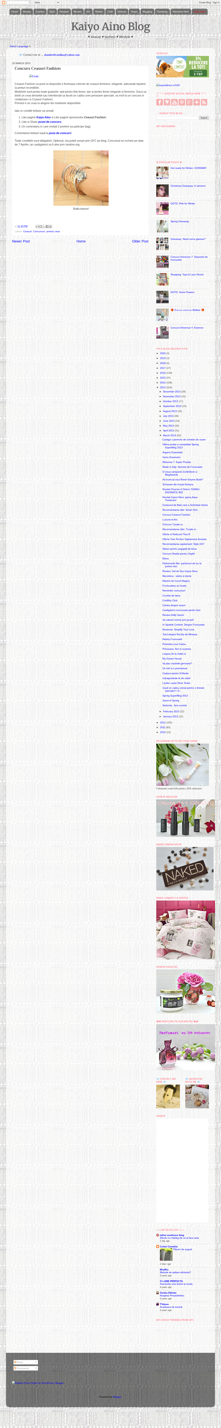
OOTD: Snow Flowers (182, 292)
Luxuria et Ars (169, 519)
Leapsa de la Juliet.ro (174, 653)
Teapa (134, 11)
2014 (163, 382)
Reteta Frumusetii (172, 639)
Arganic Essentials (172, 452)
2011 (163, 727)
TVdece (164, 1304)
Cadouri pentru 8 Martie (175, 673)
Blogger (117, 1396)
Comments (22, 1368)
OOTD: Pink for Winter (183, 203)
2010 (163, 732)
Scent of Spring (170, 700)
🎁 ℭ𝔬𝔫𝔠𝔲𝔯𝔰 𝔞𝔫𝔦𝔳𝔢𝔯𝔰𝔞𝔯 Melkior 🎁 (187, 310)
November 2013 (172, 396)
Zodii (110, 11)
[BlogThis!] (40, 226)
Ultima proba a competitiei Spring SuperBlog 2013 (180, 446)
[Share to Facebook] (47, 226)
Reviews (64, 11)
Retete (99, 11)
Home (15, 11)
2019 (163, 358)
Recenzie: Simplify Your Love (178, 629)
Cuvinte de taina (171, 595)
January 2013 (171, 716)
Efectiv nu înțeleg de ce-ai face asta (179, 1238)
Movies (77, 11)
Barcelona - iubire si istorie (176, 576)
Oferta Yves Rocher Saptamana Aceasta (184, 539)
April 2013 (169, 430)
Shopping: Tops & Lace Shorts (187, 274)
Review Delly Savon (173, 615)
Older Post (140, 241)
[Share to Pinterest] (50, 226)
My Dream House (172, 658)
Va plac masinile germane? (177, 663)
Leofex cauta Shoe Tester (176, 683)
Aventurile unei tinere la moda (176, 1284)
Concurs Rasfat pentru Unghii (178, 553)
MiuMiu (164, 1269)
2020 (163, 353)
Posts (19, 1362)
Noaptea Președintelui (172, 1295)
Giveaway (162, 11)
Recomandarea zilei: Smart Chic (180, 509)
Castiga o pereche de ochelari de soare (184, 439)
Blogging (147, 11)
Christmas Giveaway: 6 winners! (188, 185)
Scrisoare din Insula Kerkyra (177, 484)
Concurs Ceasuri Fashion (176, 514)
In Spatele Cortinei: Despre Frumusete (183, 624)
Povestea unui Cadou (174, 644)
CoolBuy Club (169, 600)
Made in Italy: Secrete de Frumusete (182, 466)
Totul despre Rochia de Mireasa (179, 634)
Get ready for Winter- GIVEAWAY (188, 168)
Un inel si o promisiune (174, 668)
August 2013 (170, 411)
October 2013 (171, 401)
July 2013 (168, 416)
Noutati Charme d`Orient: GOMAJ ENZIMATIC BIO (180, 491)
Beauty (27, 11)
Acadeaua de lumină (171, 1307)
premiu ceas (53, 231)
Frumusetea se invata (174, 585)
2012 (163, 722)
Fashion (40, 11)
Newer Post (21, 241)
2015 (163, 377)
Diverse (122, 11)
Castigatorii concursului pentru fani (181, 610)
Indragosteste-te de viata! (176, 678)
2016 (163, 372)
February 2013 (171, 711)
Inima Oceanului (171, 457)
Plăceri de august (182, 1249)
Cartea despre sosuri (173, 605)
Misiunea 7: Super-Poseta (176, 462)
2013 (163, 387)
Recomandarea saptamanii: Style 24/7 (183, 544)
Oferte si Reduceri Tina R (176, 534)
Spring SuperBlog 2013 (175, 695)
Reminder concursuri (173, 590)
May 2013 (169, 425)
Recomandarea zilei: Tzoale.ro (179, 529)
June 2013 (169, 420)
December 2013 (172, 391)
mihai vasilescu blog (172, 1235)
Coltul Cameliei (169, 1246)
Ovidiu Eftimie (168, 1292)
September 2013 (172, 406)
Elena (165, 558)
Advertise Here (181, 11)
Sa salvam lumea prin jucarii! (178, 619)
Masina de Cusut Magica (176, 580)
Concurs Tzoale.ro (172, 524)
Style (52, 11)
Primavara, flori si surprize (176, 649)
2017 (163, 368)
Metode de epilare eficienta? (175, 1272)
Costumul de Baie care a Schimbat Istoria (185, 505)
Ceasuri (27, 231)
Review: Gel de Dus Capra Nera (180, 571)
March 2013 (170, 435)
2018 (163, 363)
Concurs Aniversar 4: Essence (187, 327)
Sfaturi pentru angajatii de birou (179, 548)
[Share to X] (44, 226)
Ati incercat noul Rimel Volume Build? (182, 479)
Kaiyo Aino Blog (110, 26)
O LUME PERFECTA (171, 1281)
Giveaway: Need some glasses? (188, 239)
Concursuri (39, 231)
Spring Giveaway (180, 221)
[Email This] (37, 226)
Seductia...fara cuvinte (174, 705)
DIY (88, 11)
